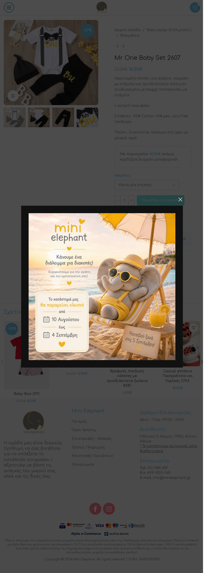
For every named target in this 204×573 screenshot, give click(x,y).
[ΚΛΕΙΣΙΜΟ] (180, 199)
